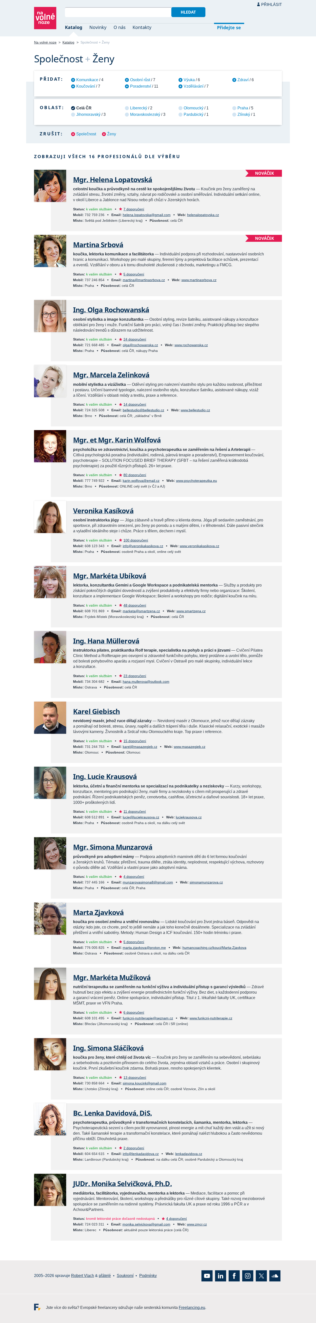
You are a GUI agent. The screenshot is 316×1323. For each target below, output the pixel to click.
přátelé (105, 1276)
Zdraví (243, 80)
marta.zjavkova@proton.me (144, 948)
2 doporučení (133, 1148)
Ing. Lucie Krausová (105, 776)
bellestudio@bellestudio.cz (143, 410)
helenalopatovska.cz (203, 215)
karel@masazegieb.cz (140, 747)
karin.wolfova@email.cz (141, 481)
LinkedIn (220, 1275)
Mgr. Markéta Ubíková (109, 575)
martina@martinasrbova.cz (144, 280)
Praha (242, 108)
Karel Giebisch (96, 711)
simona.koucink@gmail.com (144, 1083)
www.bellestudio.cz (195, 410)
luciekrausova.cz (189, 817)
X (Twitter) (261, 1275)
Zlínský (243, 114)
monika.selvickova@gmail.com (146, 1224)
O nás (120, 27)
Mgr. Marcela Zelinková (111, 374)
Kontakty (142, 27)
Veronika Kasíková (103, 510)
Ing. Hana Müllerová (106, 640)
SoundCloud (274, 1275)
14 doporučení (134, 404)
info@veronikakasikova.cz (143, 546)
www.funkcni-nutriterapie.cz (211, 1018)
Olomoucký (193, 108)
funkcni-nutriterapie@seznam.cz (148, 1018)
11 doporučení (134, 811)
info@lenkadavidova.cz (141, 1154)
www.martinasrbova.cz (199, 280)
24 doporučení (134, 339)
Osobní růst (140, 80)
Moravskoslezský (145, 114)
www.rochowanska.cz (191, 345)
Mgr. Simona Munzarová (112, 847)
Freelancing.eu (40, 1307)
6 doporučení (133, 1012)
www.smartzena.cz (191, 611)
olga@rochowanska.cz (140, 345)
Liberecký (138, 108)
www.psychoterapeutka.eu (196, 481)
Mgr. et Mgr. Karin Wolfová (117, 439)
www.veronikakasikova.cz (199, 546)
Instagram (247, 1275)
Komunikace (87, 80)
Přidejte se (229, 27)
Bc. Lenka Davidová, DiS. (112, 1113)
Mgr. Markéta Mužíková (112, 977)
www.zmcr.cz (197, 1224)
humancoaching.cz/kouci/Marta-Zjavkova (214, 948)
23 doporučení (134, 676)
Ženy (111, 134)
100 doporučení (135, 540)
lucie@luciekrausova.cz (141, 817)
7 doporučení (133, 209)
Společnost (86, 134)
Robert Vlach (82, 1276)
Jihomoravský (88, 114)
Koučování (85, 86)
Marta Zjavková (98, 912)
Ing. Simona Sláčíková (108, 1048)
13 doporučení (134, 1077)
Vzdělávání (193, 86)
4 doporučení (133, 877)
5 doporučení (133, 274)
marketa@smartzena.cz (141, 611)
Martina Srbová (98, 244)
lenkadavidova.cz (188, 1154)
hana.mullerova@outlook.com (146, 682)
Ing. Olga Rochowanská (111, 309)
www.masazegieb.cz (189, 747)
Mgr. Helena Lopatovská (112, 179)
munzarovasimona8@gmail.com (148, 882)
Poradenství (140, 86)
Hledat (188, 12)
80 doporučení (134, 475)
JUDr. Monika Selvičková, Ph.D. (122, 1183)
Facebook (234, 1275)
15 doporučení (134, 741)
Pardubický (193, 114)
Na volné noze (45, 42)
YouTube (207, 1275)
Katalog (73, 27)
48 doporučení (134, 605)
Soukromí (125, 1276)
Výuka (189, 80)
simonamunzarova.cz (206, 882)
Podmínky (148, 1276)
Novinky (97, 27)
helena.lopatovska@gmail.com (147, 215)
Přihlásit (271, 4)
